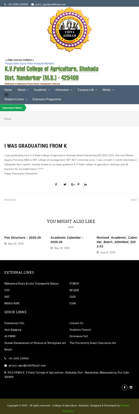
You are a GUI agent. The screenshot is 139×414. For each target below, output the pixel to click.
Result (8, 349)
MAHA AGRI (12, 303)
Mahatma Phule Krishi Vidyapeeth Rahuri (31, 283)
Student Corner (14, 99)
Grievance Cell (79, 336)
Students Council (80, 329)
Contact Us (76, 323)
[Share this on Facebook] (56, 184)
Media (107, 89)
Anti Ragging (12, 329)
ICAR (73, 303)
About (21, 89)
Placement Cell (14, 323)
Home (8, 89)
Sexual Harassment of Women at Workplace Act (35, 343)
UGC (7, 290)
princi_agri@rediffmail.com (27, 365)
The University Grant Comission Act (93, 343)
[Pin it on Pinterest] (78, 184)
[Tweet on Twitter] (65, 184)
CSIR (73, 296)
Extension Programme (47, 99)
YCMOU (74, 283)
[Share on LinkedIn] (85, 184)
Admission (62, 89)
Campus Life (86, 89)
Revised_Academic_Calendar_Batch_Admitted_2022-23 (117, 242)
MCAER (74, 290)
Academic (40, 89)
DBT (7, 296)
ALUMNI (10, 336)
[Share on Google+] (73, 184)
